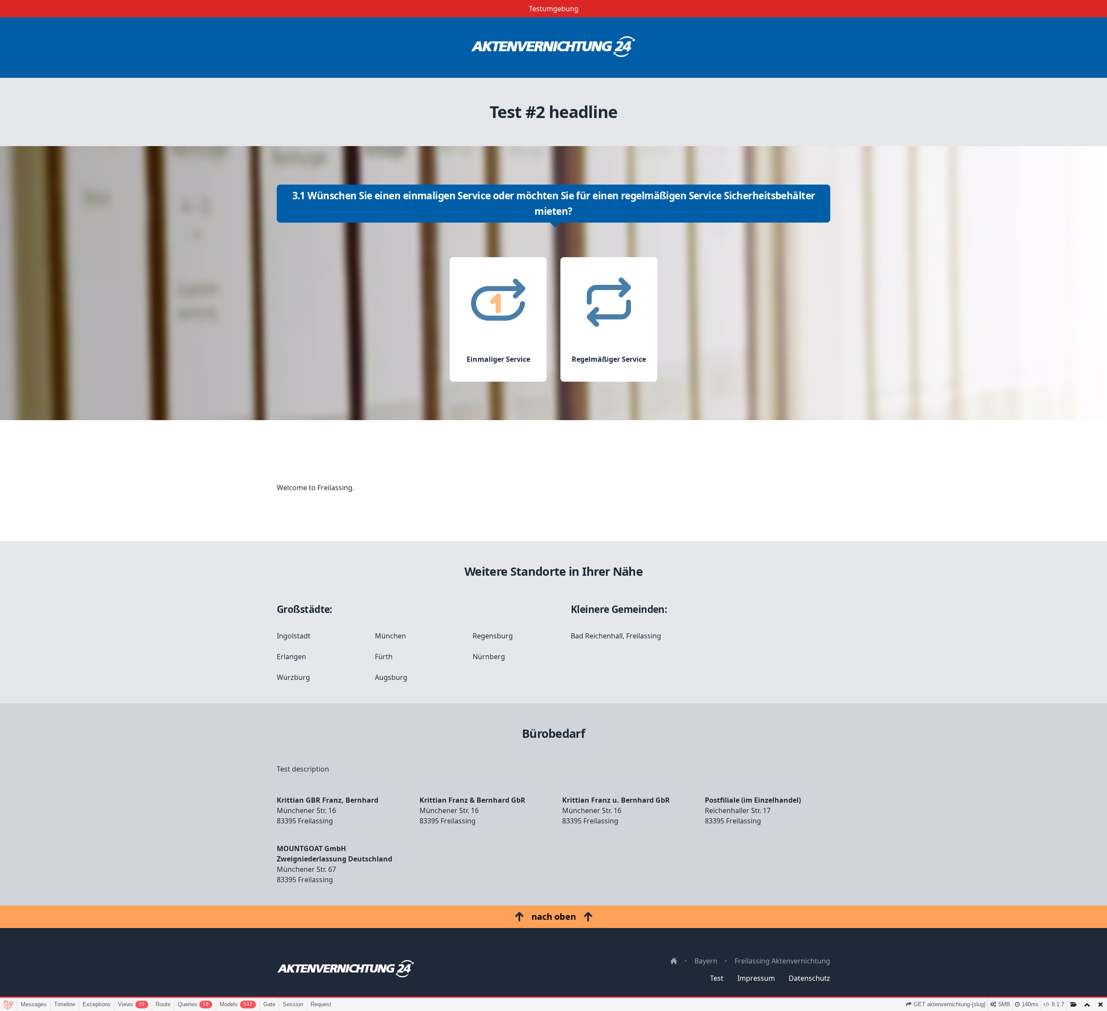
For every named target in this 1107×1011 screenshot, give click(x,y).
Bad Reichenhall (597, 636)
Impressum (756, 978)
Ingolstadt (293, 636)
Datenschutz (809, 978)
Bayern (705, 961)
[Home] (553, 48)
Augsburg (391, 677)
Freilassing (643, 636)
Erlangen (291, 656)
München (390, 636)
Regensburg (493, 636)
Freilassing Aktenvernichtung (782, 961)
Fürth (384, 656)
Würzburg (293, 677)
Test (716, 978)
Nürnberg (489, 656)
